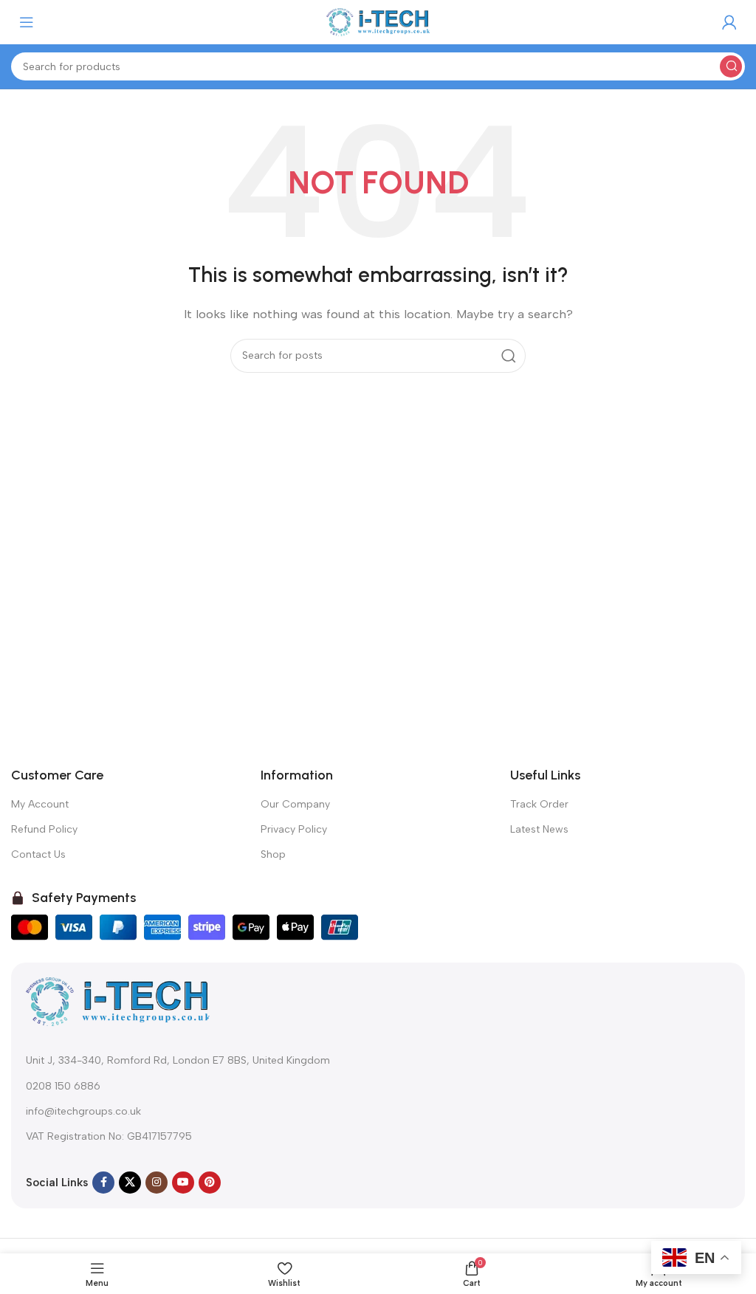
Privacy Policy (294, 829)
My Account (40, 804)
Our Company (295, 804)
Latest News (539, 829)
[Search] (731, 66)
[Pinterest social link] (210, 1182)
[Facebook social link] (103, 1182)
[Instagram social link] (156, 1182)
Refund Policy (44, 829)
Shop (273, 854)
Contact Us (38, 854)
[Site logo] (378, 21)
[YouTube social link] (183, 1182)
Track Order (539, 804)
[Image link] (118, 1001)
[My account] (729, 22)
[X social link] (130, 1182)
